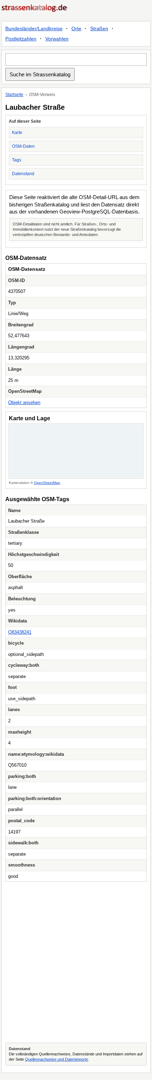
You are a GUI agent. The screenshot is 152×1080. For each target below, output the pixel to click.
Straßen (99, 28)
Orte (76, 28)
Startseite (14, 94)
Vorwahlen (57, 38)
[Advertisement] (76, 962)
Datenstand (23, 173)
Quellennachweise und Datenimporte (56, 1059)
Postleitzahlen (20, 38)
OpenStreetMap (47, 483)
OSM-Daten (23, 146)
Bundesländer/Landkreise (34, 28)
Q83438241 (19, 632)
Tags (16, 160)
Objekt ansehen (24, 402)
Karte (17, 132)
